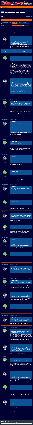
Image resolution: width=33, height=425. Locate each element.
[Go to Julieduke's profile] (2, 16)
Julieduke (4, 99)
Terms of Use (12, 422)
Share (24, 16)
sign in (4, 27)
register (7, 27)
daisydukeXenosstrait (4, 35)
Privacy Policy (16, 422)
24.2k (5, 62)
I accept (17, 423)
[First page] (1, 32)
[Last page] (23, 32)
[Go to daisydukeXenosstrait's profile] (5, 39)
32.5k (5, 43)
